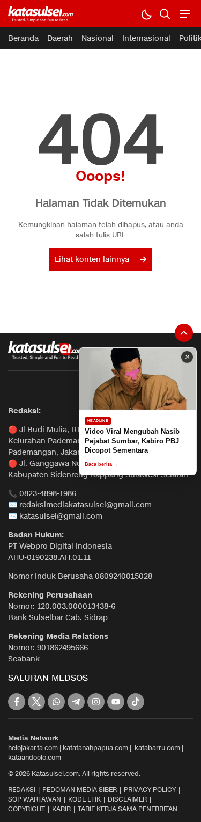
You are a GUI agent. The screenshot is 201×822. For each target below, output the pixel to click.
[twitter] (36, 701)
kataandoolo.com (34, 757)
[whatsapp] (56, 701)
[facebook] (16, 701)
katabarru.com (157, 747)
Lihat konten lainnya (92, 259)
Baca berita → (101, 464)
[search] (164, 13)
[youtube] (115, 701)
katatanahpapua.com (95, 747)
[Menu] (183, 13)
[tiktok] (135, 701)
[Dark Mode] (146, 13)
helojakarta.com (33, 747)
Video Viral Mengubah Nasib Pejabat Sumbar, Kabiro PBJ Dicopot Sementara (132, 440)
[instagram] (96, 701)
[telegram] (76, 701)
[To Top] (184, 333)
